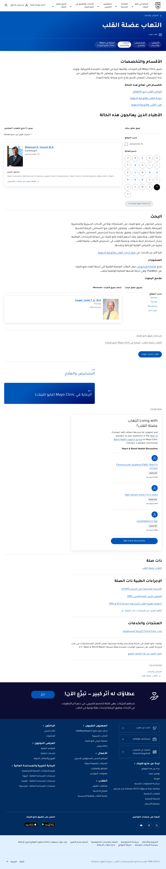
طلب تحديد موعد (150, 354)
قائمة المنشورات (146, 267)
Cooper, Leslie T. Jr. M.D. (87, 300)
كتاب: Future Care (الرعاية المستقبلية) (142, 631)
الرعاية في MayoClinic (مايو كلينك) (106, 44)
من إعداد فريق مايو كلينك (149, 336)
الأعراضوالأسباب (154, 44)
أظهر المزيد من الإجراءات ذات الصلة (143, 611)
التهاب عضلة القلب (132, 26)
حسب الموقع (131, 138)
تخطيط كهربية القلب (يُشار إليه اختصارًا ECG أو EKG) (135, 604)
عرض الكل (152, 311)
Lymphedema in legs (147, 521)
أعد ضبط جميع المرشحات (139, 204)
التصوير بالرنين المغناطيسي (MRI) (144, 596)
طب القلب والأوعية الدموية (146, 105)
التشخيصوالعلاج (140, 44)
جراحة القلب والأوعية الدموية (146, 98)
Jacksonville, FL (136, 144)
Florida (154, 302)
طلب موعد (152, 35)
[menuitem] (154, 44)
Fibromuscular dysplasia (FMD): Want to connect (137, 467)
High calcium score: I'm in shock (141, 495)
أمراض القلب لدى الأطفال (147, 92)
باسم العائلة (131, 151)
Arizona (153, 298)
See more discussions (134, 541)
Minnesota (152, 306)
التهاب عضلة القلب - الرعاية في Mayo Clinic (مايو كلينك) (133, 343)
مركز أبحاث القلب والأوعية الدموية (117, 253)
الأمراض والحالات (151, 16)
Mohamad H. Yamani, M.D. (39, 147)
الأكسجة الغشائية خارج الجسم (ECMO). (141, 589)
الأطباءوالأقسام (124, 44)
